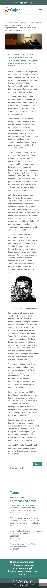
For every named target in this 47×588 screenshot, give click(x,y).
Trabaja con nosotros (22, 565)
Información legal (22, 568)
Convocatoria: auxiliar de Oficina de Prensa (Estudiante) (24, 545)
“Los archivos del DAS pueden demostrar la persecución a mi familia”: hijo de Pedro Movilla (22, 507)
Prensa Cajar (17, 55)
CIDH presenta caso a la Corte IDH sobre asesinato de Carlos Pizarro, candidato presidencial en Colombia (25, 520)
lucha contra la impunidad (20, 57)
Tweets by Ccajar (17, 497)
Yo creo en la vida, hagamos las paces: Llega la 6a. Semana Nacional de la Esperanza (26, 533)
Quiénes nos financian (22, 562)
